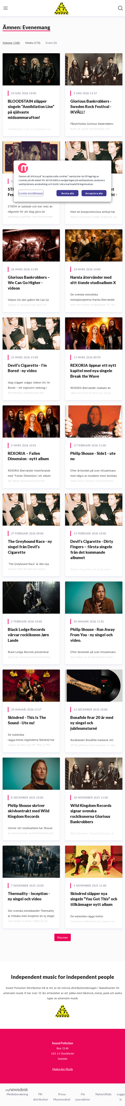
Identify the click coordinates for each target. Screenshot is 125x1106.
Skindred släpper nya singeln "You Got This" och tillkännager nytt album (93, 899)
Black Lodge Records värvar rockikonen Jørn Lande (28, 635)
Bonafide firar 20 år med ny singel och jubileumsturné (91, 723)
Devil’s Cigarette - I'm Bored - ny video (27, 368)
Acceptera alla (94, 193)
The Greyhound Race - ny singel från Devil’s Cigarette (30, 547)
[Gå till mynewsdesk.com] (17, 1089)
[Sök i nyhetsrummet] (120, 8)
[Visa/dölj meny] (5, 8)
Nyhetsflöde (103, 1094)
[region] (62, 181)
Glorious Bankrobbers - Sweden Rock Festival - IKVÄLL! (90, 106)
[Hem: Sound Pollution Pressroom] (61, 8)
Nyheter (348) (11, 43)
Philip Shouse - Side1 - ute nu (93, 456)
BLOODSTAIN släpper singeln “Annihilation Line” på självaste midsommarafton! (31, 109)
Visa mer (62, 937)
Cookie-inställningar (31, 193)
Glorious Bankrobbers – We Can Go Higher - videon (29, 282)
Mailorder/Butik (62, 1069)
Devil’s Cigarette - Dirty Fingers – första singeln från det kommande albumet (91, 549)
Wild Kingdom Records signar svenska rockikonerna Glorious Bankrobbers (90, 813)
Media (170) (32, 43)
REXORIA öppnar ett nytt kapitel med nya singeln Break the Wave (93, 370)
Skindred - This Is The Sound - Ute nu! (27, 720)
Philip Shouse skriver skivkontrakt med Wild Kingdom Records (28, 811)
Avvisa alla (67, 193)
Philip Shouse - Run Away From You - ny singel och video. (92, 635)
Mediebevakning (17, 1094)
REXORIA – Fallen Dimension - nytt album (28, 456)
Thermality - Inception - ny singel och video (29, 896)
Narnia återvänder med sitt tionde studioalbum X (93, 280)
